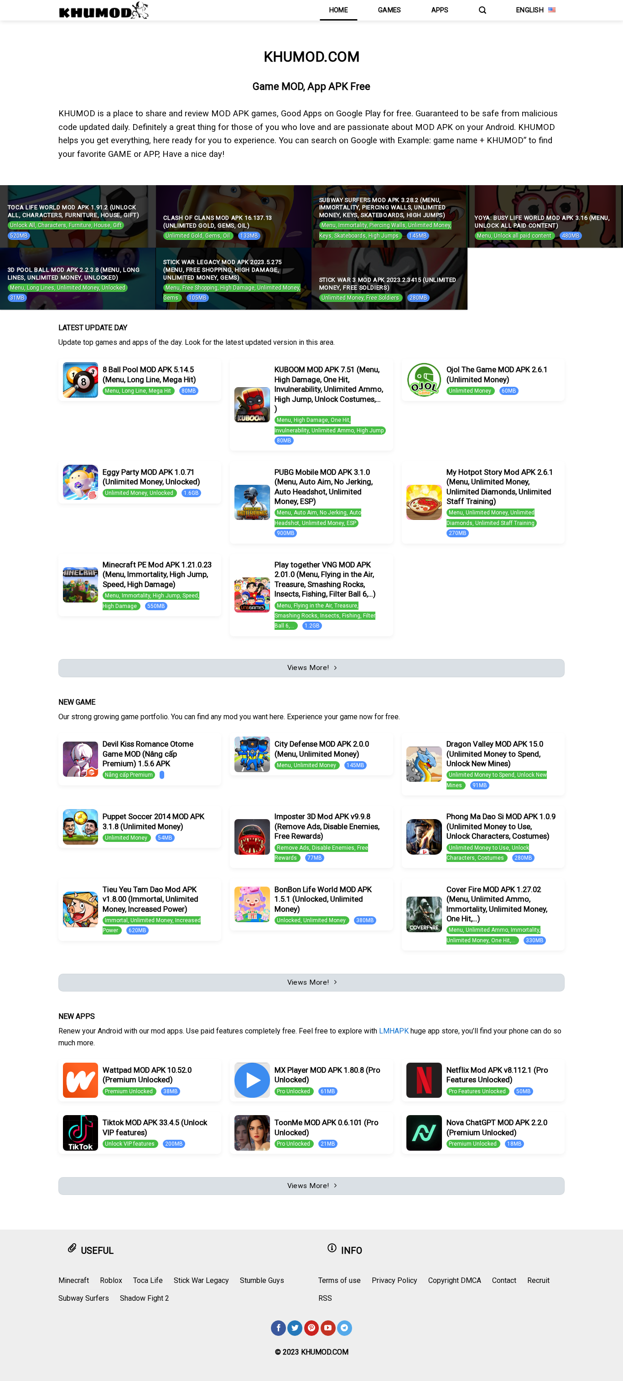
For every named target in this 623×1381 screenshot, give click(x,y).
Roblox (111, 1280)
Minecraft (73, 1280)
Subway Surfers (83, 1298)
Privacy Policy (394, 1280)
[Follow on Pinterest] (311, 1328)
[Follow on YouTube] (328, 1328)
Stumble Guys (262, 1280)
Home (338, 10)
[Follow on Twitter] (294, 1328)
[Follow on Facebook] (278, 1328)
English (530, 10)
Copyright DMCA (454, 1280)
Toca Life (148, 1280)
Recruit (538, 1280)
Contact (504, 1280)
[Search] (482, 10)
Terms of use (339, 1280)
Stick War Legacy (201, 1280)
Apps (440, 10)
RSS (325, 1298)
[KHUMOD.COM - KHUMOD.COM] (103, 10)
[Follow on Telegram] (344, 1328)
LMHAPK (394, 1031)
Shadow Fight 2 (144, 1298)
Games (389, 10)
